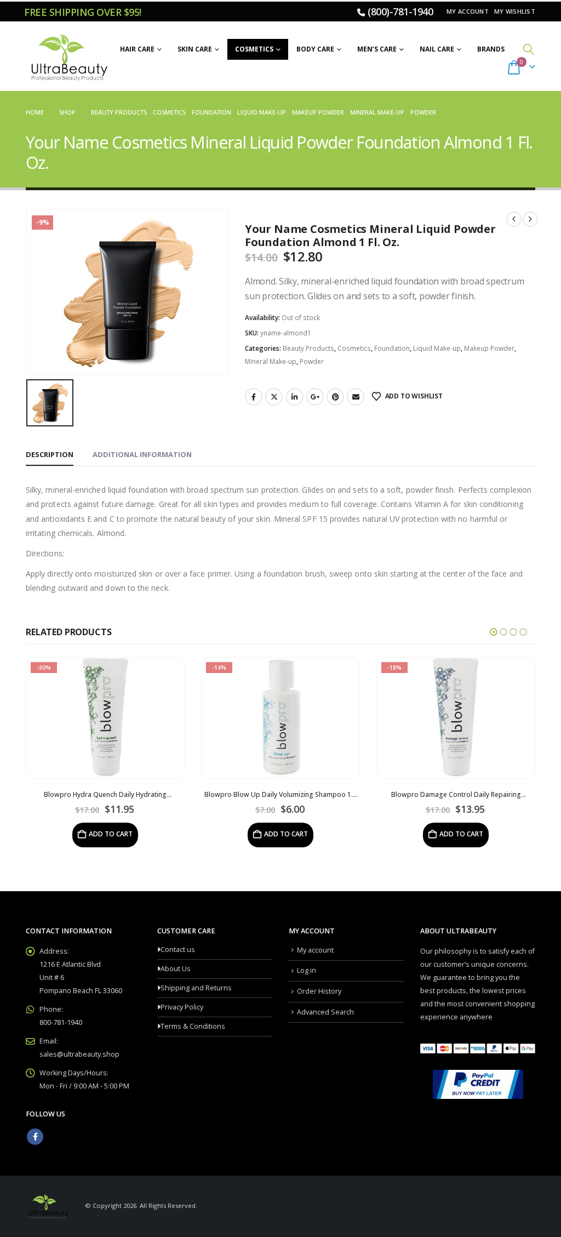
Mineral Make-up (270, 361)
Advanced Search (325, 1012)
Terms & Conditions (193, 1026)
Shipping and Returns (196, 988)
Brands (491, 49)
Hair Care (137, 49)
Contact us (178, 949)
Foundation (392, 348)
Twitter (274, 397)
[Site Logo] (68, 56)
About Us (176, 968)
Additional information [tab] (142, 454)
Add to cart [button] (111, 834)
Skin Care (195, 49)
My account (467, 11)
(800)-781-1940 (400, 11)
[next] (530, 219)
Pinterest (335, 397)
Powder (312, 361)
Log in (306, 970)
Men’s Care (377, 49)
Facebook (253, 397)
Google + (315, 397)
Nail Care (437, 49)
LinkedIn (295, 397)
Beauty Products (308, 348)
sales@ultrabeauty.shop (79, 1054)
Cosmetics (254, 49)
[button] (528, 49)
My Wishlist (514, 11)
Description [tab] (49, 454)
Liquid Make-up (437, 348)
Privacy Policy (182, 1007)
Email (355, 397)
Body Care (315, 49)
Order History (319, 991)
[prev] (514, 219)
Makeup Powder (489, 348)
